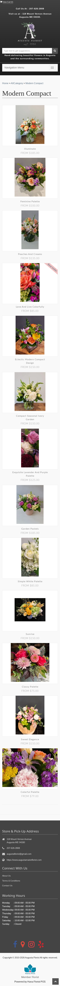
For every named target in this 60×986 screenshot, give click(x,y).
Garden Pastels (30, 529)
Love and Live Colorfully (30, 307)
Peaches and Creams (30, 254)
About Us (6, 876)
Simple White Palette (30, 581)
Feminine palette (30, 201)
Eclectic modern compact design (30, 361)
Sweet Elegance (30, 739)
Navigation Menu (14, 67)
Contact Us (7, 885)
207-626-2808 (36, 8)
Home (5, 83)
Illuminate (30, 149)
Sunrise (30, 634)
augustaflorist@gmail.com (19, 854)
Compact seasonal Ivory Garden (30, 418)
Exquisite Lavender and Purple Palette (30, 474)
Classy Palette (30, 687)
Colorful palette (30, 792)
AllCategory (17, 83)
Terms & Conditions (11, 881)
